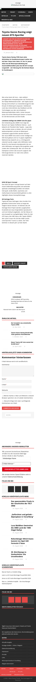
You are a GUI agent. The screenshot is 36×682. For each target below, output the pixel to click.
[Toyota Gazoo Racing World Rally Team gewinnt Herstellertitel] (6, 335)
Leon (3, 575)
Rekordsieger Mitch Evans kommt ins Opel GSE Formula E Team (22, 541)
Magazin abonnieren (8, 663)
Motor (3, 12)
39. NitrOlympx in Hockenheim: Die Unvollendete (18, 554)
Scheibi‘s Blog (16, 572)
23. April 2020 (17, 346)
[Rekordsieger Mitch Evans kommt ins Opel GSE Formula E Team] (6, 540)
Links (3, 657)
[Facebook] (11, 489)
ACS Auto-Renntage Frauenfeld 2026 (19, 575)
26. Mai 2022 (17, 327)
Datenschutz (21, 241)
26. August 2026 (18, 508)
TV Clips (13, 16)
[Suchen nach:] (18, 415)
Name (4, 379)
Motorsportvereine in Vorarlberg (11, 660)
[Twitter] (18, 489)
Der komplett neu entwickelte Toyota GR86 (21, 324)
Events (30, 12)
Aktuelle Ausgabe (24, 16)
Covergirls (21, 12)
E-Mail (4, 384)
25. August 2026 (18, 519)
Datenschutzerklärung (15, 477)
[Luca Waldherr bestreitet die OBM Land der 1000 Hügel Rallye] (6, 527)
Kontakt (4, 654)
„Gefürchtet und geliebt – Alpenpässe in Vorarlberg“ (22, 515)
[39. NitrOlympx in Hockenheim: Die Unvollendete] (6, 554)
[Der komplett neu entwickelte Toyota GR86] (6, 325)
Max (3, 581)
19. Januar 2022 (8, 52)
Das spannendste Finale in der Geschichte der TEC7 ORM (22, 503)
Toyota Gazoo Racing (10, 267)
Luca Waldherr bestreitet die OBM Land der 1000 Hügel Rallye (22, 527)
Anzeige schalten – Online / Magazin (12, 645)
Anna (3, 578)
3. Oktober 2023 (18, 337)
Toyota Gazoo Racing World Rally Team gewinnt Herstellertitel (22, 333)
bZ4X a (9, 263)
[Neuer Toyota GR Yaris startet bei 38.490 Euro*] (6, 344)
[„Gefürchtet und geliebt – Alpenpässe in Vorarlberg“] (6, 516)
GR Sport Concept (20, 263)
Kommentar (6, 364)
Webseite (5, 390)
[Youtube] (25, 489)
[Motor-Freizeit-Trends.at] (8, 9)
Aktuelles (5, 16)
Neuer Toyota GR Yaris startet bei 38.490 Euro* (22, 343)
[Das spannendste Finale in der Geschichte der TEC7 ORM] (6, 503)
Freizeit (12, 12)
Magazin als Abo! (7, 19)
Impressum (5, 651)
